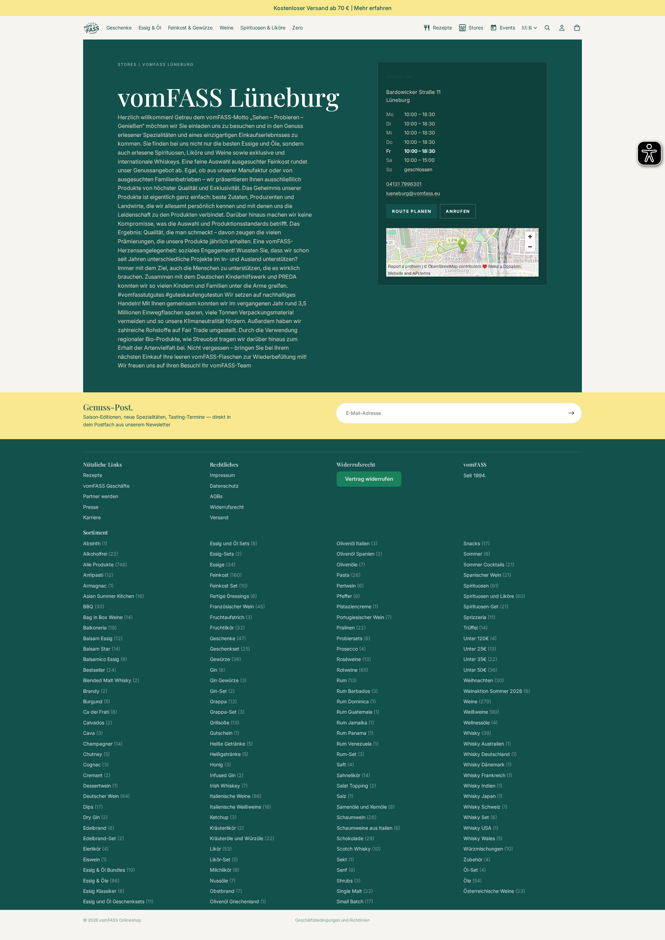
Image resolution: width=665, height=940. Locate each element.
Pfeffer (348, 596)
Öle (472, 881)
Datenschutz (224, 486)
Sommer (476, 554)
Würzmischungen (488, 849)
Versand (219, 517)
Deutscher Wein (106, 796)
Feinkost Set (229, 586)
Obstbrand (226, 891)
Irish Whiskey (229, 786)
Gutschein (224, 733)
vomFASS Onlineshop (120, 920)
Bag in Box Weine (108, 617)
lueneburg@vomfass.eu (413, 193)
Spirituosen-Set (485, 606)
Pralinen (351, 627)
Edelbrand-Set (103, 838)
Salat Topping (356, 786)
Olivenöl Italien (357, 543)
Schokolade (355, 838)
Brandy (95, 691)
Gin (217, 670)
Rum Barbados (357, 691)
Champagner (103, 744)
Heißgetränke (229, 754)
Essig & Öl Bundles (109, 870)
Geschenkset (230, 649)
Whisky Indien (482, 786)
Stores (127, 64)
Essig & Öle (101, 881)
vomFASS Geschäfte (106, 486)
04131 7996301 (404, 184)
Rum (347, 680)
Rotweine (352, 670)
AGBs (216, 496)
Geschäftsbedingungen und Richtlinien (332, 920)
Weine (477, 701)
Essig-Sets (226, 554)
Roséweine (354, 659)
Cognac (96, 764)
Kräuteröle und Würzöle (242, 838)
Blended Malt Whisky (111, 680)
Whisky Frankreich (487, 775)
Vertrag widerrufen (369, 479)
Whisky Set (480, 817)
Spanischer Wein (487, 575)
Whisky (477, 733)
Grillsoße (224, 722)
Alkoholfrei (100, 554)
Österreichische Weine (494, 891)
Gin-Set (222, 691)
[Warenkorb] (577, 27)
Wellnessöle (480, 722)
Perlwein (350, 586)
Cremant (96, 775)
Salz (345, 796)
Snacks (476, 543)
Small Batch (355, 901)
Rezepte (92, 475)
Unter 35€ (480, 659)
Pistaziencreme (357, 606)
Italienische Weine (235, 796)
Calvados (97, 722)
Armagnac (98, 586)
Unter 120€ (480, 638)
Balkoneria (100, 627)
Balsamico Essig (105, 659)
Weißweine (481, 712)
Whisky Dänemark (487, 764)
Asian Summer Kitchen (113, 596)
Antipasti (98, 575)
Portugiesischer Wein (364, 617)
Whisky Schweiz (485, 807)
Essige (223, 564)
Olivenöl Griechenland (238, 901)
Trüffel (475, 627)
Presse (90, 507)
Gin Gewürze (228, 680)
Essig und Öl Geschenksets (118, 901)
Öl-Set (474, 870)
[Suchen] (547, 27)
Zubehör (476, 859)
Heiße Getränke (231, 744)
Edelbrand (98, 828)
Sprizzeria (479, 617)
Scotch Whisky (359, 849)
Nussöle (223, 881)
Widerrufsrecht (227, 507)
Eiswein (95, 859)
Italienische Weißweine (240, 807)
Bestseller (99, 670)
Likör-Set (224, 859)
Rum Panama (355, 733)
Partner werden (100, 496)
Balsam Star (101, 649)
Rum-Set (350, 754)
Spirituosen (481, 586)
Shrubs (349, 881)
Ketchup (223, 817)
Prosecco (351, 649)
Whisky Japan (483, 796)
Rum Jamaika (355, 722)
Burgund (96, 701)
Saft (345, 764)
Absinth (95, 543)
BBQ (93, 606)
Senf (346, 870)
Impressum (222, 475)
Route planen (411, 211)
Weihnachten (483, 680)
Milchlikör (224, 870)
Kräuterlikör (227, 828)
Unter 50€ (480, 670)
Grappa (223, 701)
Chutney (96, 754)
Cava (93, 733)
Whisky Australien (487, 744)
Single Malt (355, 891)
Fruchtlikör (227, 627)
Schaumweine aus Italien (368, 828)
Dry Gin (95, 817)
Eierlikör (96, 849)
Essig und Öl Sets (233, 543)
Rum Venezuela (358, 744)
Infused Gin (226, 775)
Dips (93, 807)
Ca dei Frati (100, 712)
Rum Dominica (356, 701)
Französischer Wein (237, 606)
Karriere (92, 517)
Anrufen (458, 211)
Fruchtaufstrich (231, 617)
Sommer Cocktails (488, 564)
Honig (220, 764)
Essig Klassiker (103, 891)
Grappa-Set (227, 712)
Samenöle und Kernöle (366, 807)
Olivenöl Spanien (359, 554)
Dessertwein (100, 786)
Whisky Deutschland (490, 754)
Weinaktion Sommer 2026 (496, 691)
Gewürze (225, 659)
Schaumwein (356, 817)
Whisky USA (480, 828)
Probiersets (353, 638)
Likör (221, 849)
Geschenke (228, 638)
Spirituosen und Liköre (494, 596)
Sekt (345, 859)
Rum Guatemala (358, 712)
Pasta (349, 575)
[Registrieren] (571, 413)
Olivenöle (351, 564)
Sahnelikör (353, 775)
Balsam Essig (103, 638)
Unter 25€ (479, 649)
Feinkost (226, 575)
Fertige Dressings (233, 596)
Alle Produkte (105, 564)
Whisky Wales (483, 838)
